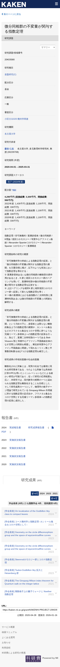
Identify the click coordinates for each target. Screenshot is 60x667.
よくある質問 (8, 637)
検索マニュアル (9, 632)
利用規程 (6, 647)
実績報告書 (15, 427)
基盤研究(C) (10, 74)
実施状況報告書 (17, 440)
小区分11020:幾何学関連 (16, 119)
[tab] (31, 480)
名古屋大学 (10, 134)
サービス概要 (8, 627)
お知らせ (6, 642)
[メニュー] (56, 4)
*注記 (14, 190)
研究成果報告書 (36, 427)
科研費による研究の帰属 (14, 653)
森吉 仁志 (9, 148)
